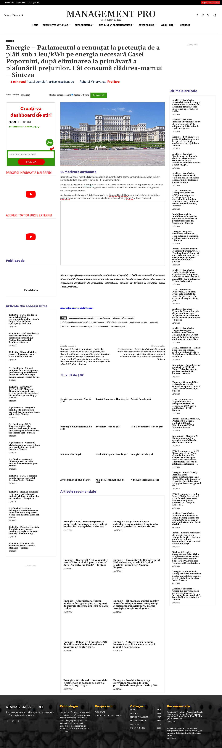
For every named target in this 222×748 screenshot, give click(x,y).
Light (68, 95)
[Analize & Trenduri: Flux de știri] (112, 468)
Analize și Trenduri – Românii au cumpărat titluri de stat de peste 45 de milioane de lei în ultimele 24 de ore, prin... (186, 124)
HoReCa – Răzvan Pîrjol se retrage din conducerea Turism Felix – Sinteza (23, 354)
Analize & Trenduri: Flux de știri (110, 480)
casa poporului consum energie (81, 318)
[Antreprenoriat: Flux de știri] (77, 468)
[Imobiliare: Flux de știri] (112, 415)
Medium (77, 95)
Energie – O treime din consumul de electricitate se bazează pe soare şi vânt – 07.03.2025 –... (85, 683)
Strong (86, 95)
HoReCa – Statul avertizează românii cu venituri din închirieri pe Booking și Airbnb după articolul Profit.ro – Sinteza (24, 337)
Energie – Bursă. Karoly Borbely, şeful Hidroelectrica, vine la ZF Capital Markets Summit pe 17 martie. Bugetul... (136, 564)
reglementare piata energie (81, 326)
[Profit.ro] (31, 277)
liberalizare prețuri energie (117, 322)
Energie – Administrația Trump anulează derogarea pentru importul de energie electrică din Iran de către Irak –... (85, 605)
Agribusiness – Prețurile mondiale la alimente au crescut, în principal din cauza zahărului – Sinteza (24, 411)
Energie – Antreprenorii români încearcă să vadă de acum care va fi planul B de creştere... (134, 644)
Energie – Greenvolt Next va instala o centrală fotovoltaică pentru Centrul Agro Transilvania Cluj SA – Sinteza (85, 563)
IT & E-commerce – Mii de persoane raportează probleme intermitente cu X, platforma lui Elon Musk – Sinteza (186, 352)
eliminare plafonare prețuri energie (75, 322)
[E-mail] (148, 95)
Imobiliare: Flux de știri (108, 426)
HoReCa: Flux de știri (71, 454)
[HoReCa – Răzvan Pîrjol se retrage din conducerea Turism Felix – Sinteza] (47, 356)
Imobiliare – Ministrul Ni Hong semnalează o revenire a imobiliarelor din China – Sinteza (185, 439)
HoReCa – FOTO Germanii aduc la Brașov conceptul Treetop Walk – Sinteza (23, 478)
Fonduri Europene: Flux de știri (112, 454)
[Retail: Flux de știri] (148, 387)
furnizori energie (97, 322)
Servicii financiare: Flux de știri (112, 399)
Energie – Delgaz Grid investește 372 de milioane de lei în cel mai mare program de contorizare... (85, 644)
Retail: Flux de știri (141, 399)
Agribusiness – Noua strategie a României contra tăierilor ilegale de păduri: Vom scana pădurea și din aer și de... (24, 512)
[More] (112, 335)
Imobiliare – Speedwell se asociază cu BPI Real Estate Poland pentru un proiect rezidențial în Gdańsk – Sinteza (186, 369)
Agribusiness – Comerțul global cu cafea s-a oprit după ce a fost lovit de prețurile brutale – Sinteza (24, 446)
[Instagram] (203, 15)
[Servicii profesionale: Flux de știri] (77, 387)
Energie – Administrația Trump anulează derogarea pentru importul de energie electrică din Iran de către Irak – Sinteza (186, 575)
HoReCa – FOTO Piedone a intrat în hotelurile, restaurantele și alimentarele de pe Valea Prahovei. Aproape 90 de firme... (24, 319)
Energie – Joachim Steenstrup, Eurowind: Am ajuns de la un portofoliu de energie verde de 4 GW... (136, 683)
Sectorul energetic (118, 326)
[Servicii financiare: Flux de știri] (112, 387)
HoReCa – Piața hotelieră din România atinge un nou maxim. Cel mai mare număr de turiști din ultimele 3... (24, 530)
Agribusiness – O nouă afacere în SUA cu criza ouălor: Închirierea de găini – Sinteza (24, 462)
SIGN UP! (31, 162)
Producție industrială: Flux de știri (76, 427)
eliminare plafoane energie (123, 318)
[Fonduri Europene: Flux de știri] (112, 442)
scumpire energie (101, 326)
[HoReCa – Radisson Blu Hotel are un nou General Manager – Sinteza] (47, 547)
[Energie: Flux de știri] (148, 442)
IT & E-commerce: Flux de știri (147, 426)
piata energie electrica (138, 322)
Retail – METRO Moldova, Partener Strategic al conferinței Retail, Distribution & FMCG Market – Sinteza (186, 423)
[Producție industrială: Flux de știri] (77, 415)
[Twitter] (208, 15)
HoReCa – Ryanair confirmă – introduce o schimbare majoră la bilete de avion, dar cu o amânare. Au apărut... (24, 495)
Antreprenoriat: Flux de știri (75, 479)
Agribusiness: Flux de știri (145, 479)
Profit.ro (15, 94)
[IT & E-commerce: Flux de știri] (148, 415)
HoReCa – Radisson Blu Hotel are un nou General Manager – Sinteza (22, 545)
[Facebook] (197, 15)
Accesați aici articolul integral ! (77, 307)
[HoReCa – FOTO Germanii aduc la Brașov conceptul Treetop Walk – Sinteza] (47, 480)
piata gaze (154, 322)
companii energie (103, 318)
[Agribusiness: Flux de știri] (148, 468)
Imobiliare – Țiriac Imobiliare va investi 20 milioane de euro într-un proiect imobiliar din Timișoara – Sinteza (184, 218)
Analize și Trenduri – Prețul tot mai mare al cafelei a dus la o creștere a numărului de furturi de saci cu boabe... (185, 177)
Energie (9, 41)
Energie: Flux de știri (142, 454)
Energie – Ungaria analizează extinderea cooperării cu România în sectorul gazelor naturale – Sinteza (135, 524)
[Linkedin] (105, 335)
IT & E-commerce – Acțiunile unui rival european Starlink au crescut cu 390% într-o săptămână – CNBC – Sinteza (184, 404)
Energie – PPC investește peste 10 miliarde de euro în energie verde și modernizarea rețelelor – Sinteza (85, 524)
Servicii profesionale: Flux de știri (75, 400)
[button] (214, 15)
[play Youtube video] (31, 194)
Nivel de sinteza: (56, 94)
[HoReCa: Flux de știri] (77, 442)
